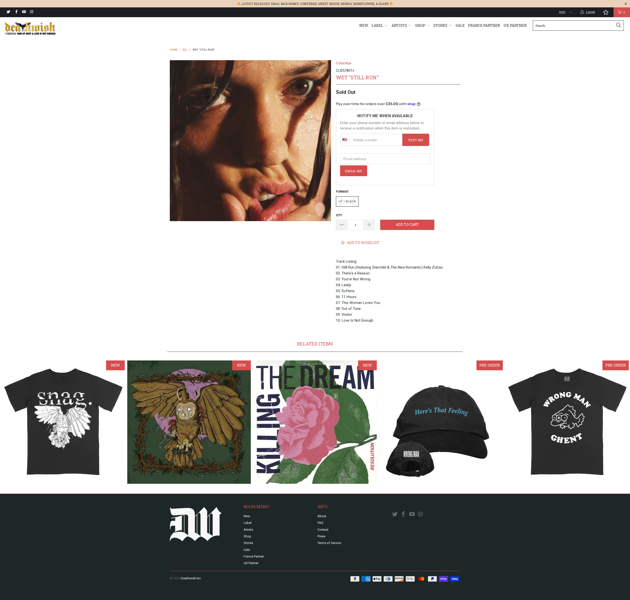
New (363, 25)
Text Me (415, 140)
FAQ (320, 523)
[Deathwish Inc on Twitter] (8, 12)
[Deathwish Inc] (53, 28)
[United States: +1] (346, 140)
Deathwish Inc (191, 578)
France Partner (484, 25)
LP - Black (347, 201)
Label (378, 25)
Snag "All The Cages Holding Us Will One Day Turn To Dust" (189, 422)
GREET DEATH (328, 4)
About (321, 516)
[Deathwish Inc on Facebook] (16, 12)
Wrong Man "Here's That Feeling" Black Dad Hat (441, 422)
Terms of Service (329, 543)
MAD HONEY (290, 4)
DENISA (346, 4)
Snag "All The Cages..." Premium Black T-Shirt (63, 422)
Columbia (343, 63)
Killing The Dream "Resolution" (315, 422)
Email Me (353, 171)
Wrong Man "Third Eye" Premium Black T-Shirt (567, 422)
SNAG (275, 4)
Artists (400, 25)
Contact (323, 529)
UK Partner (515, 25)
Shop (420, 25)
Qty (339, 215)
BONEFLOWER (363, 4)
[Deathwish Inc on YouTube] (24, 12)
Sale (460, 25)
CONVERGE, (308, 4)
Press (321, 536)
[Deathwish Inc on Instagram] (31, 12)
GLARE (383, 4)
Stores (440, 25)
